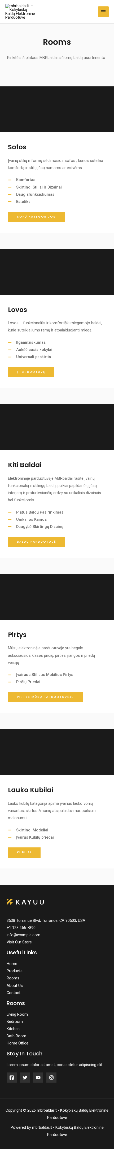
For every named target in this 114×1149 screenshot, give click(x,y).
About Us (15, 985)
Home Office (17, 1043)
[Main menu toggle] (103, 11)
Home (12, 963)
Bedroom (15, 1021)
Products (15, 970)
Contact (13, 992)
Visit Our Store (19, 942)
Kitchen (13, 1028)
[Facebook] (12, 1077)
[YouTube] (38, 1077)
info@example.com (23, 934)
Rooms (13, 978)
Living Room (17, 1014)
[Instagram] (51, 1077)
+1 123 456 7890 (21, 927)
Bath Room (16, 1036)
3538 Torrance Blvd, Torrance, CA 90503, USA (46, 920)
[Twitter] (25, 1077)
